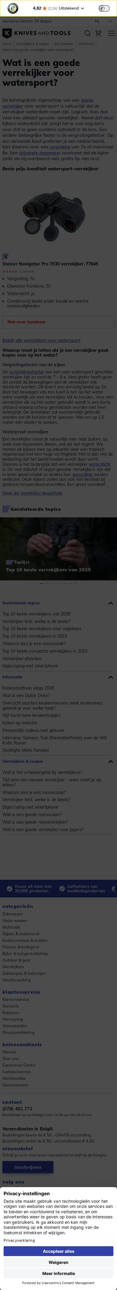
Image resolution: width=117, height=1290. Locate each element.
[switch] (104, 8)
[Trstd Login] (108, 8)
